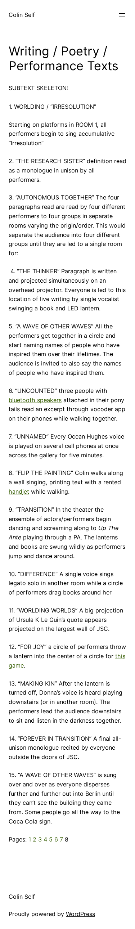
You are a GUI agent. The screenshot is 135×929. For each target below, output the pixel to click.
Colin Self (22, 14)
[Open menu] (122, 14)
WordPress (80, 913)
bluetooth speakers (35, 400)
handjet (19, 491)
